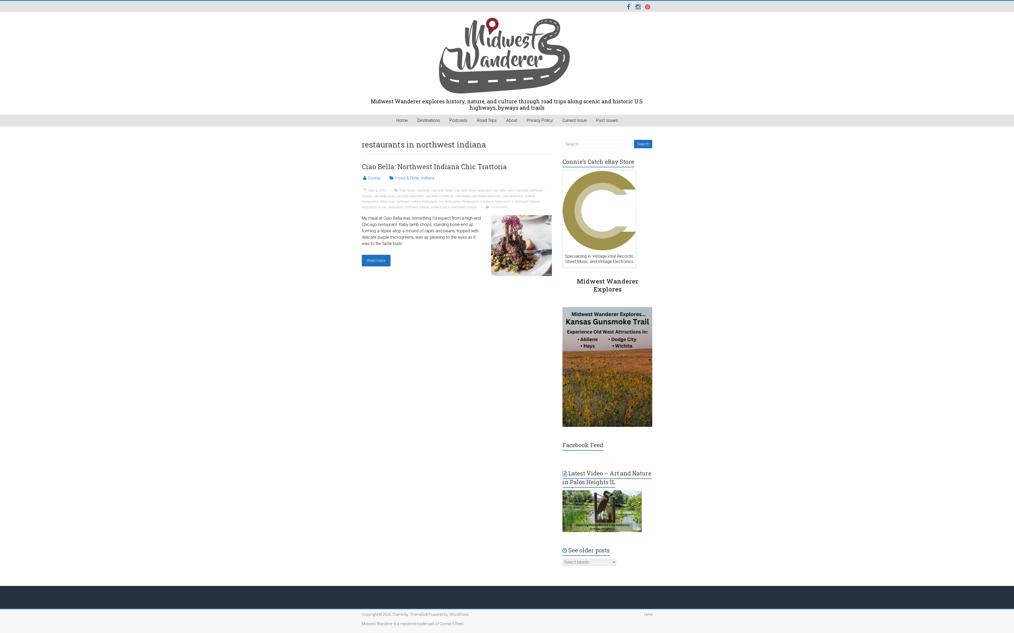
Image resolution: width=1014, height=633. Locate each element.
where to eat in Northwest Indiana (454, 207)
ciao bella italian (442, 190)
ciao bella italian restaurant (473, 190)
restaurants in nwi (374, 207)
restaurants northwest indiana (408, 207)
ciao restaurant (513, 196)
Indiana (427, 178)
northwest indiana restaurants (417, 202)
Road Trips (487, 120)
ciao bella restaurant (410, 196)
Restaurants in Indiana (477, 202)
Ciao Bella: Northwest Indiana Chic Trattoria (434, 166)
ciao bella (423, 190)
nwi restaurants (450, 202)
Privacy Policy (540, 120)
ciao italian (462, 196)
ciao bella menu (503, 190)
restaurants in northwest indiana (517, 202)
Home (402, 120)
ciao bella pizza (384, 196)
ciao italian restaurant (486, 196)
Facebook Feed (582, 445)
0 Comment (499, 207)
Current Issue (574, 120)
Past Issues (607, 120)
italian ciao (387, 202)
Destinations (428, 120)
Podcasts (458, 120)
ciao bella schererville (439, 196)
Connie (374, 178)
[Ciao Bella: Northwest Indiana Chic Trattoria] (521, 217)
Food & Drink (407, 178)
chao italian (407, 190)
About (511, 120)
